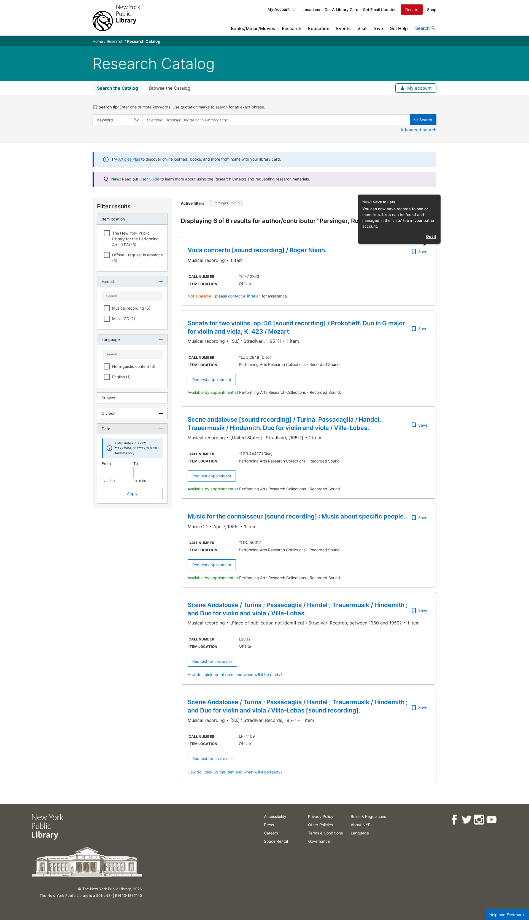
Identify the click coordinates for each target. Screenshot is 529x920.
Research (291, 28)
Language (360, 833)
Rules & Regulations (368, 816)
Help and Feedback (507, 914)
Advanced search (418, 129)
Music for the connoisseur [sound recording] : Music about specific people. (296, 516)
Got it (431, 236)
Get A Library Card (341, 9)
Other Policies (320, 824)
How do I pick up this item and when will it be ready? (235, 674)
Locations (311, 9)
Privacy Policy (320, 816)
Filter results (114, 206)
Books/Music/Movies (253, 28)
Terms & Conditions (325, 833)
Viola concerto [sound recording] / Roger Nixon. (257, 250)
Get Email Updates (379, 9)
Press (269, 824)
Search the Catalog (117, 88)
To (135, 463)
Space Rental (276, 841)
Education (319, 28)
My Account (279, 9)
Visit (362, 28)
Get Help (399, 28)
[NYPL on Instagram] (478, 819)
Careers (271, 833)
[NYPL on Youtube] (491, 819)
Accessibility (275, 816)
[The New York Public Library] (116, 17)
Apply (132, 493)
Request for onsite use (212, 661)
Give (378, 28)
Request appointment (211, 379)
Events (343, 28)
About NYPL (362, 824)
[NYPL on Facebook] (454, 819)
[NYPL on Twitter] (466, 819)
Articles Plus (129, 159)
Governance (319, 841)
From (106, 463)
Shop (431, 9)
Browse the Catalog (169, 88)
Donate (411, 9)
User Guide (149, 179)
